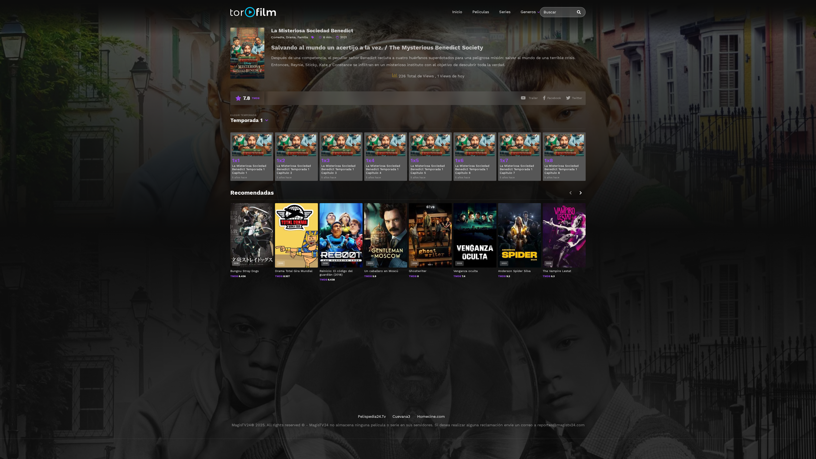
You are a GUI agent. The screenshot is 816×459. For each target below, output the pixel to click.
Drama (291, 37)
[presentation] (580, 193)
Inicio (457, 12)
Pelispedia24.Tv (372, 416)
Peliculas (480, 12)
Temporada (246, 118)
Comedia (277, 37)
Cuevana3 (401, 416)
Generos (528, 12)
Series (504, 12)
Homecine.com (431, 416)
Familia (303, 37)
